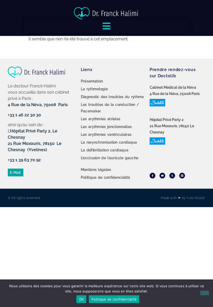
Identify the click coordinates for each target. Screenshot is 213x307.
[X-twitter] (172, 175)
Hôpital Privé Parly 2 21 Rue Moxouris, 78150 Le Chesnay (172, 126)
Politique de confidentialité (114, 299)
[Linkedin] (182, 175)
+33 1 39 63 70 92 (24, 159)
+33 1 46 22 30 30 (24, 114)
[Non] (204, 293)
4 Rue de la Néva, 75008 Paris (38, 104)
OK (81, 299)
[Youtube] (162, 175)
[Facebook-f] (152, 175)
